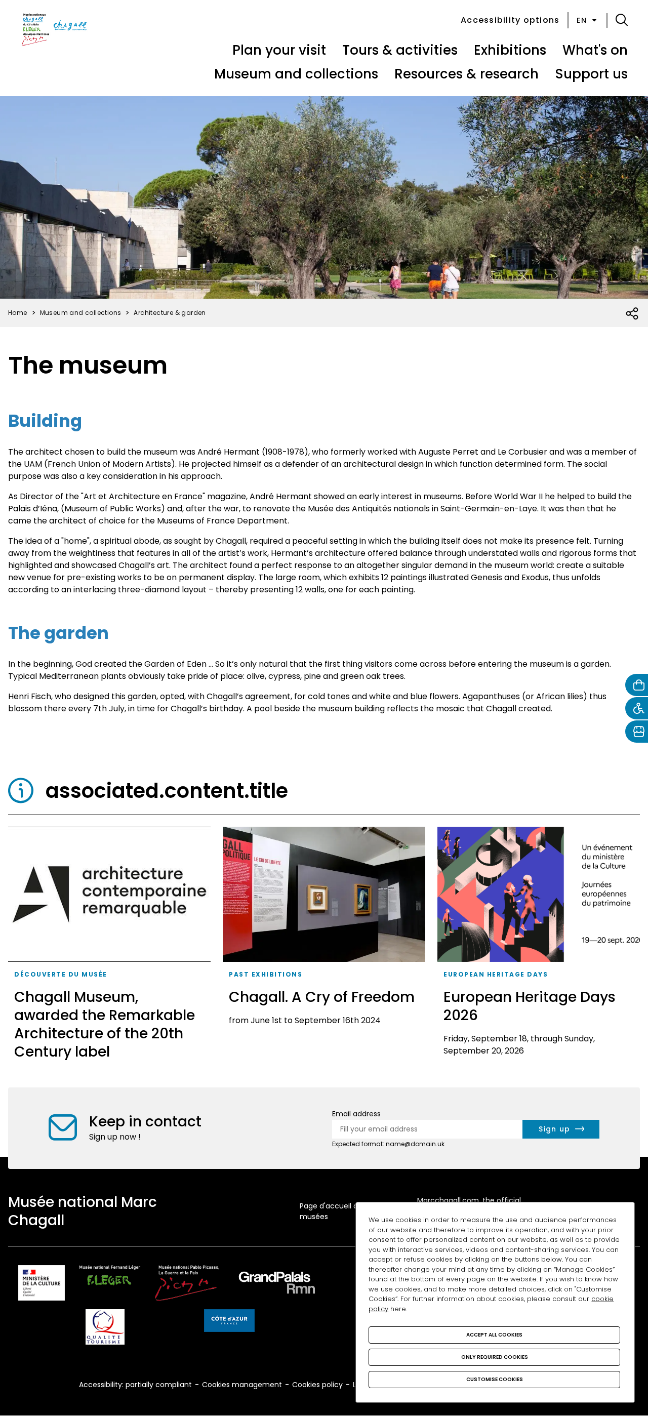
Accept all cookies (494, 1335)
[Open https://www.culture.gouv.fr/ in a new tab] (41, 1284)
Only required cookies (494, 1357)
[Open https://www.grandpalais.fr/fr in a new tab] (277, 1284)
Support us (591, 74)
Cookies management (242, 1385)
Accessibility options (510, 20)
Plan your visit (279, 50)
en (582, 20)
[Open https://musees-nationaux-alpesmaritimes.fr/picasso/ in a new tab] (187, 1284)
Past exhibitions (265, 974)
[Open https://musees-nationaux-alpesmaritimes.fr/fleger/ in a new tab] (110, 1284)
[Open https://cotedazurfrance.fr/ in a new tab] (229, 1322)
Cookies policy (317, 1385)
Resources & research (466, 74)
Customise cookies (494, 1379)
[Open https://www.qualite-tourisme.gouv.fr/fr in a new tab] (105, 1328)
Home (17, 312)
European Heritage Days (495, 974)
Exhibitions (510, 50)
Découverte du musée (60, 974)
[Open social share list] (632, 314)
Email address (356, 1114)
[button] (622, 20)
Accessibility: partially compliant (135, 1385)
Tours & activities (400, 50)
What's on (595, 50)
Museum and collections (296, 74)
